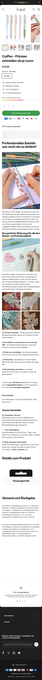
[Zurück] (3, 2)
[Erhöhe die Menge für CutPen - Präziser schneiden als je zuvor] (13, 106)
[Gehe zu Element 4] (37, 48)
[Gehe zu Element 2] (21, 47)
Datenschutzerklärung (21, 676)
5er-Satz (7, 76)
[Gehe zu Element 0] (5, 48)
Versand (33, 676)
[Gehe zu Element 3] (29, 48)
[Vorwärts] (39, 2)
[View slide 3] (22, 601)
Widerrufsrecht (11, 676)
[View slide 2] (20, 601)
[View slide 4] (24, 601)
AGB (28, 676)
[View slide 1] (17, 601)
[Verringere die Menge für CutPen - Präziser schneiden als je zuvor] (4, 106)
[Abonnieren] (36, 644)
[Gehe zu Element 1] (13, 47)
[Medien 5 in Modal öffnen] (27, 18)
